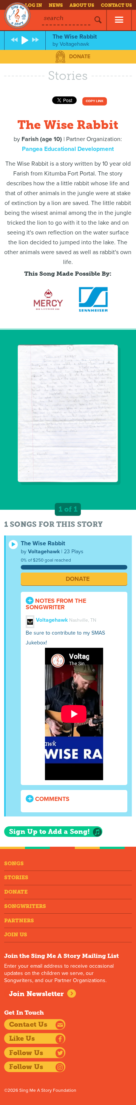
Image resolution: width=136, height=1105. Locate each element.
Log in (33, 5)
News (56, 5)
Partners (19, 920)
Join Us (15, 934)
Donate (79, 56)
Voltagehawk (44, 551)
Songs (14, 863)
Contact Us (116, 5)
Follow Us (26, 1053)
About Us (82, 5)
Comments (52, 799)
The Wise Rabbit (43, 543)
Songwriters (25, 906)
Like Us (22, 1038)
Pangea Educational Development (68, 149)
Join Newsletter (36, 994)
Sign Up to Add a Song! (49, 831)
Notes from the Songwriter (56, 604)
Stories (16, 877)
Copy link (95, 101)
